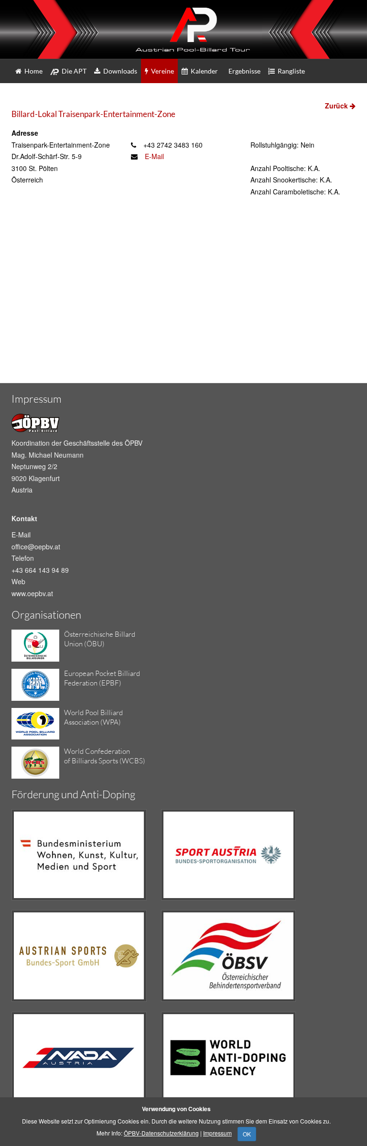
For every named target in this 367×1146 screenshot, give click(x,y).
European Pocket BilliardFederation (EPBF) (102, 678)
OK (247, 1134)
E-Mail (154, 156)
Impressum (217, 1133)
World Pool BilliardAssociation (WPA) (93, 717)
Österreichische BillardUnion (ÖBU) (99, 639)
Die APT (72, 71)
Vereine (161, 71)
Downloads (118, 71)
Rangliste (290, 71)
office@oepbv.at (35, 546)
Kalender (203, 71)
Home (32, 71)
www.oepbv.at (32, 593)
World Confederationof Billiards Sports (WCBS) (104, 756)
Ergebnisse (243, 71)
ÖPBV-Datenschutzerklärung (161, 1133)
